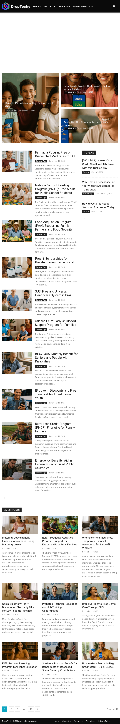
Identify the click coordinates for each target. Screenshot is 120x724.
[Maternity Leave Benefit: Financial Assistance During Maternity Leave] (20, 525)
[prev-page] (4, 498)
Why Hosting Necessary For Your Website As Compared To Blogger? (98, 185)
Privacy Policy (104, 721)
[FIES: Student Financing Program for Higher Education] (20, 651)
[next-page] (9, 498)
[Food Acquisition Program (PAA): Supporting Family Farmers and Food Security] (17, 231)
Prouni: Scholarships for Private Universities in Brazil (54, 260)
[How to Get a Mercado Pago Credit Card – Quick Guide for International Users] (100, 651)
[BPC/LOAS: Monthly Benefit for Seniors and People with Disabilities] (17, 363)
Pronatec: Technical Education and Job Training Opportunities (60, 607)
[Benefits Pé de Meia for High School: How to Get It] (30, 108)
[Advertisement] (60, 46)
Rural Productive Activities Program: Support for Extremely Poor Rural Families (59, 541)
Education (64, 6)
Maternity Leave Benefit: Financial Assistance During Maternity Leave (18, 541)
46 (31, 709)
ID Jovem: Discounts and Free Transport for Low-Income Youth (55, 394)
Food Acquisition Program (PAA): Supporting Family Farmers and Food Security (53, 225)
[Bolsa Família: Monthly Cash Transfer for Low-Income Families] (89, 90)
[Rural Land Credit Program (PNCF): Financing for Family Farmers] (17, 433)
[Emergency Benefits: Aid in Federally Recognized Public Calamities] (17, 469)
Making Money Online (83, 6)
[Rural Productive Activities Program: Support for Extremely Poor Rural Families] (60, 525)
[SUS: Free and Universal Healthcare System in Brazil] (17, 300)
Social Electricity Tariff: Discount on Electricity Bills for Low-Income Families (18, 607)
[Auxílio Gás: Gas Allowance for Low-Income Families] (89, 126)
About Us (66, 721)
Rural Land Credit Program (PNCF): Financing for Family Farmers (55, 427)
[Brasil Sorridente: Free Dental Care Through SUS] (100, 591)
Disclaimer (90, 721)
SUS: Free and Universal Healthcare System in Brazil (54, 293)
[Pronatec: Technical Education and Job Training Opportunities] (60, 591)
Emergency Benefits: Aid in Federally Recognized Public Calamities (54, 464)
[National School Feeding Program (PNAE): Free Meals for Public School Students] (17, 194)
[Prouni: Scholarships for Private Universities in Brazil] (17, 267)
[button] (114, 6)
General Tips (50, 6)
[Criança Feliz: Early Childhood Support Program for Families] (17, 330)
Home (56, 721)
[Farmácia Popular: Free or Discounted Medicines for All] (17, 161)
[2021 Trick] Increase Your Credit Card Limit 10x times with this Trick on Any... (98, 164)
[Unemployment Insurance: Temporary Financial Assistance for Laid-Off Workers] (100, 525)
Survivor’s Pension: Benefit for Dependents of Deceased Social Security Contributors (59, 667)
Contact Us (78, 721)
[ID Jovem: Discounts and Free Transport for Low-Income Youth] (17, 399)
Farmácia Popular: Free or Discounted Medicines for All (55, 154)
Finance (37, 6)
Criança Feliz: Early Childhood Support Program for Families (55, 323)
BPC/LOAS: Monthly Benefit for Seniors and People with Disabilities (56, 357)
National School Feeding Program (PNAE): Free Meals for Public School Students (55, 189)
